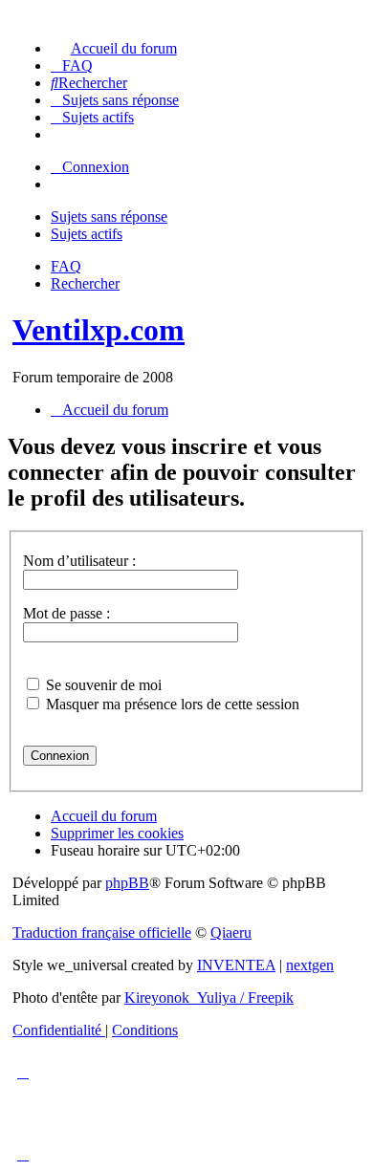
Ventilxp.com (98, 330)
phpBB (127, 883)
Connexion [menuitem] (95, 167)
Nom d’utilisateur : (79, 561)
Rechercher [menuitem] (85, 283)
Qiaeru (231, 932)
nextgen (310, 965)
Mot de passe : (66, 613)
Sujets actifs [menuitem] (86, 234)
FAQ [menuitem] (66, 266)
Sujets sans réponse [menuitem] (109, 216)
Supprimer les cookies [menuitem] (117, 833)
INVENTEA (236, 965)
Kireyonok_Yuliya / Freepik (209, 997)
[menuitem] (114, 48)
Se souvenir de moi (102, 685)
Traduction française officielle (101, 932)
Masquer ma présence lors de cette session (170, 704)
